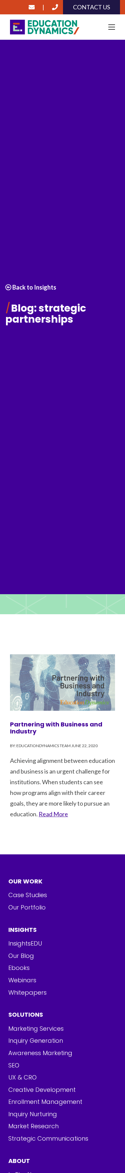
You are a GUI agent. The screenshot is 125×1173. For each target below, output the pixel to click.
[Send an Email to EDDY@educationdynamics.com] (32, 7)
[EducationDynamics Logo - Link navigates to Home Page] (62, 27)
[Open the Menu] (111, 27)
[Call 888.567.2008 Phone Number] (55, 7)
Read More (53, 814)
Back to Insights (33, 287)
